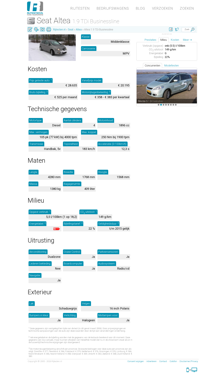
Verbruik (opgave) (153, 45)
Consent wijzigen (135, 361)
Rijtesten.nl (59, 29)
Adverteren (151, 361)
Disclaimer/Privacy (189, 361)
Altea (79, 29)
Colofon (173, 361)
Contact (163, 361)
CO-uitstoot (156, 49)
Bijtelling (158, 57)
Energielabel (156, 53)
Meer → (187, 39)
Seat (70, 29)
